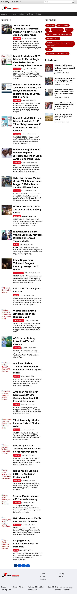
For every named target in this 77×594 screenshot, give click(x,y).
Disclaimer (58, 590)
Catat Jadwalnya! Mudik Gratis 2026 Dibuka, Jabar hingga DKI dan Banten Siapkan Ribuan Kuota (27, 182)
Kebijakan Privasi (17, 587)
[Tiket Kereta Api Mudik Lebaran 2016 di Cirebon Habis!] (7, 424)
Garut (16, 550)
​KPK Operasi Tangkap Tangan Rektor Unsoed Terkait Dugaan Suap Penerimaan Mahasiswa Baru (64, 92)
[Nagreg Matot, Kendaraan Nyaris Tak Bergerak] (7, 544)
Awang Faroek (57, 30)
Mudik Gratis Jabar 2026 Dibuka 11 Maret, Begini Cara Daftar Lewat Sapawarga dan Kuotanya (27, 60)
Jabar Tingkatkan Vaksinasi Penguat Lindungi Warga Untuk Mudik (26, 264)
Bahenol (69, 30)
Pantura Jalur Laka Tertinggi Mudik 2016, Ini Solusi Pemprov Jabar (27, 448)
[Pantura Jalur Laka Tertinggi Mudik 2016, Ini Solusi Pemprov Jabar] (7, 449)
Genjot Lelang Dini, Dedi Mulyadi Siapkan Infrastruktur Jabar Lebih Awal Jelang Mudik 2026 (27, 154)
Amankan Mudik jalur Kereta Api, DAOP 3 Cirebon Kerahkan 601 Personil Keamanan (25, 396)
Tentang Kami (6, 590)
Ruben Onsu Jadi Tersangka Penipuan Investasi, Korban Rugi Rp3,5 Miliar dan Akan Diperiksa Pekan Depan (64, 67)
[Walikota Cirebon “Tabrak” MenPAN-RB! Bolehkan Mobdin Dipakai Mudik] (7, 367)
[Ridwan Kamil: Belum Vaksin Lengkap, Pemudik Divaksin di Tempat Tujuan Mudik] (7, 235)
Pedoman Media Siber (36, 587)
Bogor (16, 244)
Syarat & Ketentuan (55, 587)
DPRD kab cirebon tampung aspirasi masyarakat (60, 44)
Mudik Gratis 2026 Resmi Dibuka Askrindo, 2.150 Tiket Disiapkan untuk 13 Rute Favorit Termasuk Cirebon (27, 124)
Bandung (21, 14)
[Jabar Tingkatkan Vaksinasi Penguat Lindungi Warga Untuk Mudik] (7, 263)
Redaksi (4, 587)
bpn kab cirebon (52, 38)
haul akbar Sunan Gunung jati (57, 54)
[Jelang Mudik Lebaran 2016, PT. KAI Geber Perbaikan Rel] (7, 474)
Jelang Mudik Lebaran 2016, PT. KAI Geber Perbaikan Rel (25, 474)
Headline (17, 38)
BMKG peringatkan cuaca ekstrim (59, 34)
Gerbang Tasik (18, 320)
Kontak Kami (32, 590)
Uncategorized (19, 273)
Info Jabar (13, 14)
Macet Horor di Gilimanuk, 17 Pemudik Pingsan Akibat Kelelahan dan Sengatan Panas (27, 30)
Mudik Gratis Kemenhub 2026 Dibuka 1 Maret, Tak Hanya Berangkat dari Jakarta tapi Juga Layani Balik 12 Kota (27, 90)
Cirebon (38, 14)
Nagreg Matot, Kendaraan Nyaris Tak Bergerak (25, 543)
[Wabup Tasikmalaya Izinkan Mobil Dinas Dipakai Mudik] (7, 314)
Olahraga (30, 14)
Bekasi (16, 295)
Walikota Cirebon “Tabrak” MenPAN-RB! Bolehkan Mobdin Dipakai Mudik (27, 368)
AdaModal (50, 25)
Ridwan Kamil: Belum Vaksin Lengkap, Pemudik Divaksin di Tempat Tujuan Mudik (27, 236)
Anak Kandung (63, 25)
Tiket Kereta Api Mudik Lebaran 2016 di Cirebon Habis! (26, 423)
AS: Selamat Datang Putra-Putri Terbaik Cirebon (24, 341)
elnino (49, 49)
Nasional (4, 14)
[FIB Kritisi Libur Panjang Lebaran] (7, 292)
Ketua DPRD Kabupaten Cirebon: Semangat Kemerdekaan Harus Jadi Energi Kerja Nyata (64, 104)
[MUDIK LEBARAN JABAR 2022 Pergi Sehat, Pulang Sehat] (7, 210)
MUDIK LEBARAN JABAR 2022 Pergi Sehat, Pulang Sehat (27, 209)
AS (48, 30)
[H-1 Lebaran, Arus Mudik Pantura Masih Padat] (7, 522)
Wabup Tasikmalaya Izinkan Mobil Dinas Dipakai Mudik (24, 313)
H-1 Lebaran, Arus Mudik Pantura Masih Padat (27, 520)
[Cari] (72, 1)
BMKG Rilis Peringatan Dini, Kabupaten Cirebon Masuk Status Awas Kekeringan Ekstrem (63, 116)
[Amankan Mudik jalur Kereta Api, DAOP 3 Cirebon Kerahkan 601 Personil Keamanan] (7, 395)
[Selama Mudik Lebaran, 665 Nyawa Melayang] (7, 499)
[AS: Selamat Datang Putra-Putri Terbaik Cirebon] (7, 341)
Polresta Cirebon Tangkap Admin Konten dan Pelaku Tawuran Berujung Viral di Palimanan (64, 80)
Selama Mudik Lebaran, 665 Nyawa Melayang (26, 497)
